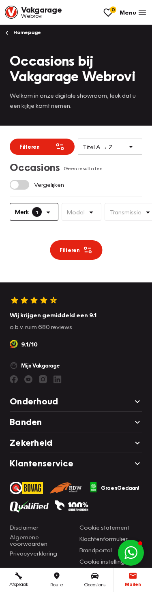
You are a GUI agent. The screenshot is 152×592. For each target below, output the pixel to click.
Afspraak (18, 584)
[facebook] (14, 379)
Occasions (94, 584)
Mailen (133, 584)
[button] (131, 553)
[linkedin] (58, 379)
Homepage (26, 32)
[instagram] (43, 379)
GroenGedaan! (120, 488)
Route (56, 584)
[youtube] (28, 379)
